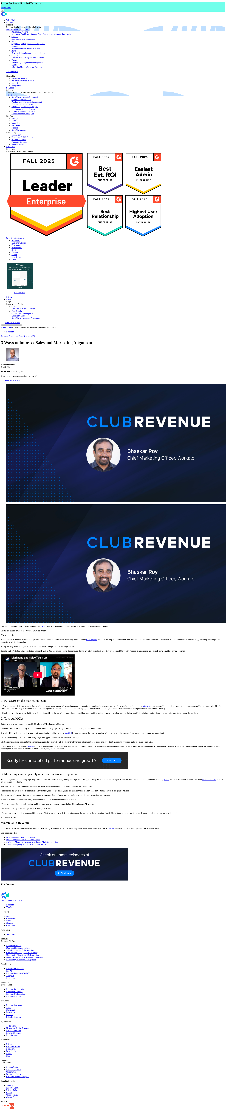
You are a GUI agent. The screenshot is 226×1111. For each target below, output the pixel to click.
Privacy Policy (12, 1090)
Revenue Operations (9, 336)
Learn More (6, 8)
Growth (146, 706)
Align (30, 52)
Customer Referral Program (17, 1076)
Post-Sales (16, 125)
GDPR (9, 1092)
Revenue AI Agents (42, 33)
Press (14, 259)
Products (9, 22)
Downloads (16, 245)
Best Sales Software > (15, 238)
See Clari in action (12, 322)
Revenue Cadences (19, 78)
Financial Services (19, 142)
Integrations (16, 85)
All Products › (12, 71)
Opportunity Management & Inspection (22, 955)
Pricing (9, 297)
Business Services (19, 139)
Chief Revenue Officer (27, 336)
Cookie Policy (12, 1095)
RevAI (9, 971)
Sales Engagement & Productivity (25, 98)
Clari (23, 307)
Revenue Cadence (13, 996)
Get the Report (19, 293)
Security (9, 1085)
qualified (68, 733)
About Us (16, 240)
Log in (19, 900)
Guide (27, 66)
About (9, 916)
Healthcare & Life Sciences (23, 137)
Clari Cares (16, 257)
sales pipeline (91, 640)
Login (8, 299)
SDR (44, 626)
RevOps (15, 118)
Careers (15, 252)
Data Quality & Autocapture (18, 948)
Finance (15, 128)
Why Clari (10, 20)
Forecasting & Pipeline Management (21, 960)
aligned (31, 746)
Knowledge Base (13, 1069)
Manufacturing (18, 144)
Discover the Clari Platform (17, 29)
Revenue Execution (14, 991)
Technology (16, 135)
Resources (10, 147)
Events (14, 254)
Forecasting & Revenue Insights (25, 108)
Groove (26, 47)
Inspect (28, 42)
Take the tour (11, 95)
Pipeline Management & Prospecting (27, 103)
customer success (209, 779)
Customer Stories (19, 243)
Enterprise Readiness (15, 968)
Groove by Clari (26, 317)
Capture (23, 37)
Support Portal (12, 1067)
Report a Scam (12, 1088)
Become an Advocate (15, 1074)
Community (11, 1072)
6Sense (111, 828)
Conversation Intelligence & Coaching (22, 953)
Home (3, 327)
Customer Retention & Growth (24, 112)
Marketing (16, 123)
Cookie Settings (12, 1097)
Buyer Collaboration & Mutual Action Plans (24, 957)
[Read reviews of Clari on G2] (7, 1109)
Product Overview (13, 945)
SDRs (166, 779)
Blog (14, 250)
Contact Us (11, 918)
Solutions (10, 88)
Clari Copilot (22, 312)
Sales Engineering (19, 130)
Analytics (15, 83)
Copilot (28, 56)
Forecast (27, 61)
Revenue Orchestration (15, 994)
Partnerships (17, 247)
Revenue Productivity (15, 989)
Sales (14, 121)
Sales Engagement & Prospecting (20, 950)
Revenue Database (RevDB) (23, 81)
